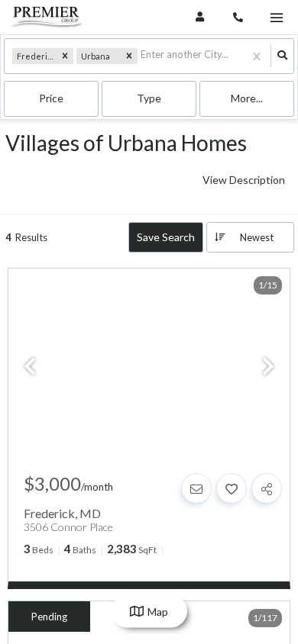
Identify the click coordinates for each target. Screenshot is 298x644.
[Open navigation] (276, 18)
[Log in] (200, 17)
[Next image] (268, 367)
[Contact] (196, 488)
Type (149, 98)
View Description (243, 179)
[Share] (266, 488)
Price (51, 98)
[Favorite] (231, 488)
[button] (65, 56)
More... (247, 98)
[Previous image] (29, 367)
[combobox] (142, 56)
